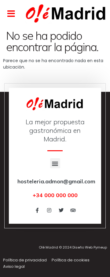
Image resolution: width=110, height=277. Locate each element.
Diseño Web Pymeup (89, 247)
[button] (11, 13)
